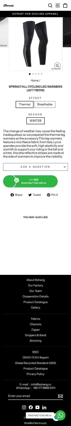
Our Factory (35, 285)
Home (35, 80)
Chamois (35, 324)
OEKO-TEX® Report (36, 357)
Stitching (35, 340)
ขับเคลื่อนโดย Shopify (35, 423)
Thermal (24, 104)
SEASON (35, 114)
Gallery (35, 307)
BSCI (35, 352)
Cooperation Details (35, 296)
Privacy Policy (35, 374)
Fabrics (35, 318)
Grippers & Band (35, 335)
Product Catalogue (35, 302)
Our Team (35, 291)
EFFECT (35, 98)
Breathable (44, 104)
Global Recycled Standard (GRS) (35, 363)
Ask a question (36, 166)
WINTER (35, 120)
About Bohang (35, 280)
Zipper (35, 329)
